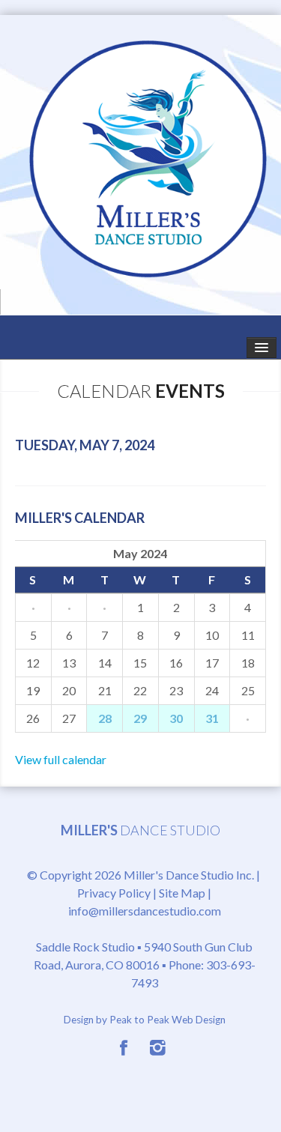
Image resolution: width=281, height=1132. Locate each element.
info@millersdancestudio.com (144, 911)
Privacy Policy (114, 893)
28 (105, 718)
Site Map (182, 893)
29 (140, 718)
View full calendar (60, 759)
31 (212, 718)
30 (176, 718)
